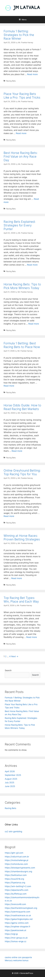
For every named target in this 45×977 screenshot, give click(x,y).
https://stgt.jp (11, 934)
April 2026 (10, 771)
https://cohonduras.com (16, 864)
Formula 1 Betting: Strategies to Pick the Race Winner (19, 34)
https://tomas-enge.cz (15, 941)
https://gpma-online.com (17, 923)
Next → (14, 656)
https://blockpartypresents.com (20, 867)
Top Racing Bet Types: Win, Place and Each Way (21, 599)
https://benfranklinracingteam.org (21, 908)
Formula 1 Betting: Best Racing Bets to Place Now (22, 345)
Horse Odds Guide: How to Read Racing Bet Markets (22, 407)
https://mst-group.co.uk (16, 938)
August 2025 (11, 779)
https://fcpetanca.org (15, 882)
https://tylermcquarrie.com (17, 911)
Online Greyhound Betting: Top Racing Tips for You (22, 472)
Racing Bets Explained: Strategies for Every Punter (20, 225)
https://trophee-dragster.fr (17, 926)
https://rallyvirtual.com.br (17, 856)
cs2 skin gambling (13, 831)
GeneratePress (26, 973)
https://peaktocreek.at (15, 930)
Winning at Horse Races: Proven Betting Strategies (22, 537)
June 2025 (10, 786)
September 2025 (13, 775)
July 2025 (9, 782)
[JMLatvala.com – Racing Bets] (22, 8)
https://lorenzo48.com (15, 904)
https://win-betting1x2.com (18, 886)
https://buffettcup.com (16, 894)
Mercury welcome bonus (16, 960)
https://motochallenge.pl (16, 860)
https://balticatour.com (16, 875)
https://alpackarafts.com (16, 890)
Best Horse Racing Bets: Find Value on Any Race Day (21, 156)
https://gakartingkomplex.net (19, 919)
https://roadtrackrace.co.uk (18, 915)
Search (8, 670)
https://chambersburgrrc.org (18, 871)
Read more (32, 74)
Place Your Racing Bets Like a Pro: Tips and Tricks (22, 95)
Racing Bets (11, 81)
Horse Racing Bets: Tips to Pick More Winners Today (22, 286)
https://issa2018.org (14, 879)
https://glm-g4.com (14, 853)
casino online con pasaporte (18, 957)
